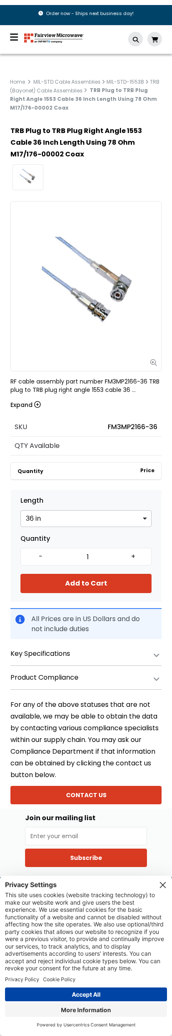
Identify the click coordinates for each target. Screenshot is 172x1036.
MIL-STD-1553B (125, 81)
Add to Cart (86, 583)
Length (31, 500)
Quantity (35, 539)
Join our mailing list (60, 818)
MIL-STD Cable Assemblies (67, 81)
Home (17, 81)
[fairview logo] (54, 37)
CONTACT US (86, 795)
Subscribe (86, 858)
